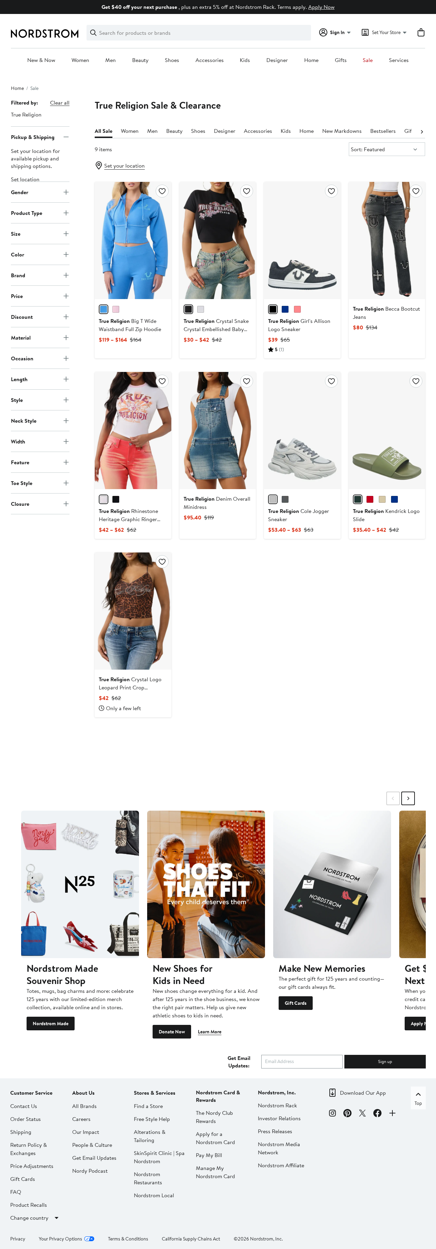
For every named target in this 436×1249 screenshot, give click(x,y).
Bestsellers (383, 131)
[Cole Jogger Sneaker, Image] (302, 430)
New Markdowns (342, 131)
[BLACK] (272, 309)
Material (21, 337)
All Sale (103, 131)
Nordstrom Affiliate (281, 1165)
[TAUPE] (382, 499)
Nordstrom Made (50, 1023)
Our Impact (85, 1132)
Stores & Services (154, 1092)
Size (15, 233)
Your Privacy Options (60, 1238)
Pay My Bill (209, 1155)
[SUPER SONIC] (103, 309)
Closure (20, 503)
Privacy (17, 1238)
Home (311, 60)
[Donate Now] (206, 884)
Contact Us (23, 1106)
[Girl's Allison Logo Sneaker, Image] (302, 240)
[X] (362, 1114)
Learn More (209, 1031)
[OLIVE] (357, 499)
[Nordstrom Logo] (44, 33)
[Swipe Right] (408, 798)
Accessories (210, 60)
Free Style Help (152, 1119)
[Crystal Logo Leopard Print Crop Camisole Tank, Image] (133, 611)
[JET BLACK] (188, 309)
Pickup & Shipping (32, 136)
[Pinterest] (347, 1114)
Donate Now (172, 1031)
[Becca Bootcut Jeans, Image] (387, 240)
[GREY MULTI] (272, 499)
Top (418, 1103)
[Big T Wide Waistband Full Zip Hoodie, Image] (133, 240)
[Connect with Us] (392, 1114)
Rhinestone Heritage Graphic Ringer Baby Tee (128, 519)
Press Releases (275, 1131)
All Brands (84, 1106)
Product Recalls (28, 1204)
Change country (29, 1217)
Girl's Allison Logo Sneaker (299, 325)
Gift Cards (296, 1003)
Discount (22, 316)
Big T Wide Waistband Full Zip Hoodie (130, 325)
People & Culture (92, 1145)
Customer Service (31, 1092)
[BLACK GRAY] (285, 499)
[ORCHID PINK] (115, 309)
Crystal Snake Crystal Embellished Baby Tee (216, 329)
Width (18, 441)
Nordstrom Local (154, 1195)
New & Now (41, 60)
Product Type (26, 212)
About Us (83, 1092)
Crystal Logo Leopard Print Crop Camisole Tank (130, 687)
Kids (245, 60)
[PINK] (297, 309)
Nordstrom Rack (277, 1105)
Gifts (341, 60)
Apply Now (321, 7)
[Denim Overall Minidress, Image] (218, 430)
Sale (368, 60)
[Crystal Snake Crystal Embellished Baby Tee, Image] (218, 240)
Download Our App (363, 1092)
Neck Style (23, 420)
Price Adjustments (31, 1166)
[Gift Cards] (332, 884)
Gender (19, 192)
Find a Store (148, 1106)
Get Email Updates (94, 1157)
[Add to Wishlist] (162, 191)
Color (17, 254)
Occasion (22, 358)
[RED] (370, 499)
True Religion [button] (26, 114)
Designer (277, 60)
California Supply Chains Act (191, 1238)
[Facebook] (377, 1114)
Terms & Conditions (128, 1238)
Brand (18, 275)
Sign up (385, 1061)
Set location (25, 179)
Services (399, 60)
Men (110, 60)
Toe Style (21, 482)
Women (80, 60)
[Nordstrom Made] (80, 884)
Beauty (140, 60)
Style (17, 399)
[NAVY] (394, 499)
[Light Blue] (285, 309)
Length (19, 378)
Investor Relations (279, 1118)
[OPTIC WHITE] (200, 309)
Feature (20, 462)
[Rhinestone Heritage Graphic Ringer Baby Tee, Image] (133, 430)
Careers (81, 1119)
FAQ (15, 1192)
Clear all (59, 102)
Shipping (20, 1132)
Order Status (25, 1119)
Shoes (172, 60)
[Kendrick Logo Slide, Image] (387, 430)
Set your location (124, 165)
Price (17, 295)
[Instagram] (332, 1114)
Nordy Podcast (90, 1170)
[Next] (422, 131)
